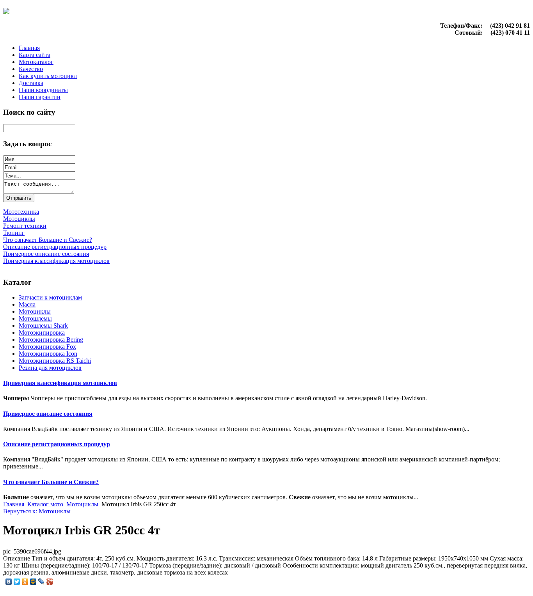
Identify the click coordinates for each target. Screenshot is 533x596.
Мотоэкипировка (42, 332)
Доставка (31, 83)
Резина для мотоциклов (50, 367)
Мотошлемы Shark (43, 325)
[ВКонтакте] (9, 581)
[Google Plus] (50, 581)
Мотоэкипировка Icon (48, 353)
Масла (27, 304)
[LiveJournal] (41, 581)
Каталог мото (45, 504)
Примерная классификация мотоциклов (60, 383)
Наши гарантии (39, 97)
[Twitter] (17, 581)
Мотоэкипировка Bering (51, 339)
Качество (31, 69)
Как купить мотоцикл (48, 76)
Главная (29, 47)
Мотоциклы (35, 311)
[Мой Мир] (33, 581)
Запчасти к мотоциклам (50, 297)
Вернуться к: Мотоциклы (37, 511)
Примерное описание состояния (47, 413)
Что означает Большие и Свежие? (51, 482)
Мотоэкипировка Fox (47, 346)
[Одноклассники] (25, 581)
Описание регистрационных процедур (56, 444)
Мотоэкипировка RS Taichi (55, 360)
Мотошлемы (35, 318)
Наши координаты (43, 90)
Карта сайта (34, 54)
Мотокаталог (36, 62)
